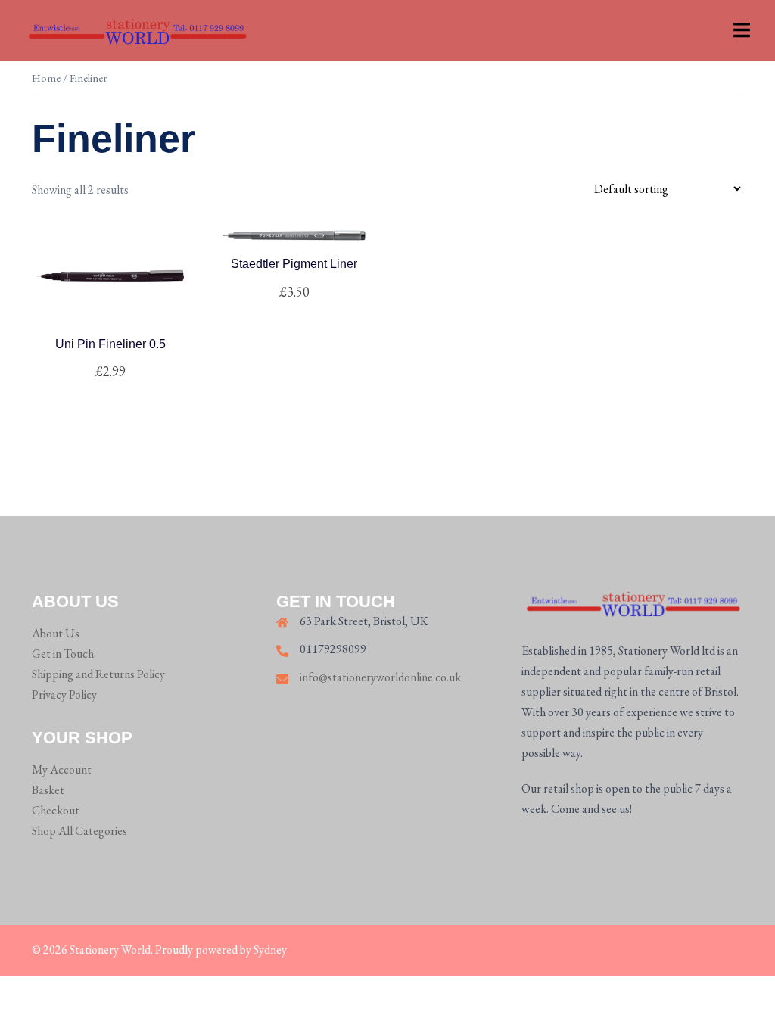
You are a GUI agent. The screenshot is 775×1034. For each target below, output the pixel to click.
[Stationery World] (137, 29)
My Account (62, 769)
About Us (55, 633)
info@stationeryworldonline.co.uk (380, 677)
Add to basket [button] (119, 371)
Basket (48, 790)
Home (46, 77)
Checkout (55, 810)
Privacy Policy (64, 694)
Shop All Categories (79, 831)
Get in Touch (63, 654)
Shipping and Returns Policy (98, 674)
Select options (294, 292)
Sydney (270, 950)
